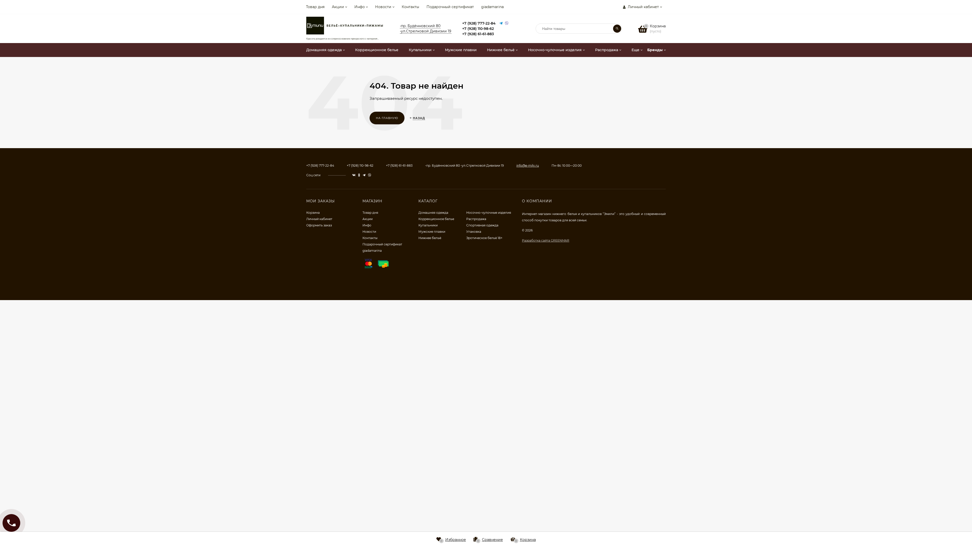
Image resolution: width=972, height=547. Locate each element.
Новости (383, 7)
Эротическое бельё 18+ (484, 238)
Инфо (359, 7)
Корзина (313, 212)
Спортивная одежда (482, 225)
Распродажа (476, 219)
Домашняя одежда (433, 212)
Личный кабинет (319, 219)
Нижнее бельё (429, 238)
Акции (338, 7)
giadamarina (492, 7)
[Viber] (507, 23)
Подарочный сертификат (450, 7)
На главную (387, 118)
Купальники (428, 225)
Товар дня (315, 7)
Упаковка (473, 231)
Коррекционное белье (436, 219)
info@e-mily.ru (527, 165)
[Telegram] (500, 23)
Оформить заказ (319, 225)
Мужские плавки (431, 231)
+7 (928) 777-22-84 (479, 23)
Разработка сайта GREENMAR (545, 240)
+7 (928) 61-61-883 (478, 34)
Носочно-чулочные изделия (488, 212)
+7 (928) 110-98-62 (478, 28)
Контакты (410, 7)
